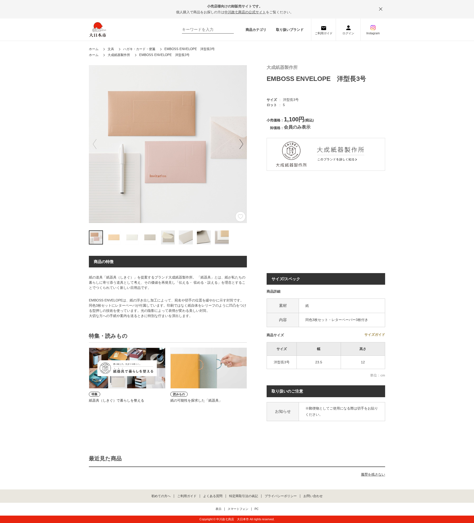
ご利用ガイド (324, 33)
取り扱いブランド (290, 30)
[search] (227, 29)
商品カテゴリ (256, 30)
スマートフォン (238, 509)
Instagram (373, 33)
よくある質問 (212, 496)
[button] (241, 144)
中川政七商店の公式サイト (245, 12)
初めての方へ (161, 496)
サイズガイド (374, 334)
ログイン (348, 33)
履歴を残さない (373, 474)
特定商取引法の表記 (243, 496)
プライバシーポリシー (281, 496)
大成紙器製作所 (282, 67)
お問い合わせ (313, 496)
